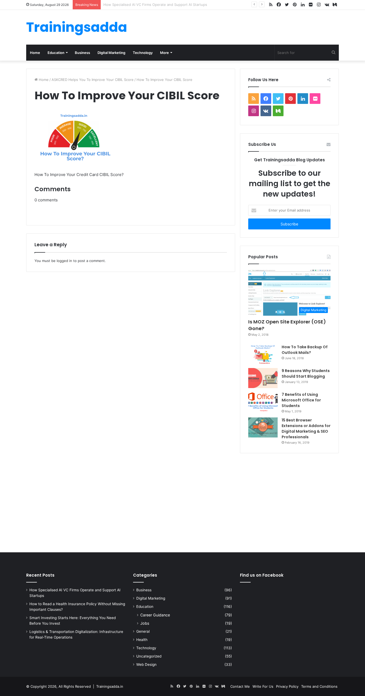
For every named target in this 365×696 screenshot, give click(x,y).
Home (35, 52)
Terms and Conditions (319, 686)
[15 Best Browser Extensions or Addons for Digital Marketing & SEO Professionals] (263, 427)
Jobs (144, 623)
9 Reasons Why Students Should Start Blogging (306, 373)
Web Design (146, 664)
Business (82, 52)
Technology (143, 52)
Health (141, 640)
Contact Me (240, 686)
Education (56, 52)
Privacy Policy (287, 686)
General (143, 631)
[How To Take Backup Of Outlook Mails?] (263, 354)
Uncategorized (148, 656)
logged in (64, 261)
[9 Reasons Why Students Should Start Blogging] (263, 378)
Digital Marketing (111, 52)
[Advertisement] (182, 501)
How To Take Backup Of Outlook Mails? (305, 349)
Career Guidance (155, 615)
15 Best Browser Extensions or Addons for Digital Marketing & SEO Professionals (306, 428)
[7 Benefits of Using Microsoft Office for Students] (263, 402)
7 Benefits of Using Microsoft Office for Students (301, 400)
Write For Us (263, 686)
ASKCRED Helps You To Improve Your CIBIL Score (93, 79)
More (164, 52)
